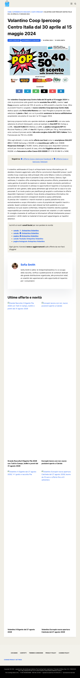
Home (9, 12)
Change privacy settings (13, 659)
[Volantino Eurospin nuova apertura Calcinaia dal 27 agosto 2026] (57, 548)
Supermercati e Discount (21, 12)
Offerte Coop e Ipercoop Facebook (37, 159)
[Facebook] (19, 91)
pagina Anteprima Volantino (25, 236)
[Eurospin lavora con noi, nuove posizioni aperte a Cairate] (57, 380)
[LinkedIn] (61, 91)
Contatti (23, 653)
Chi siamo (14, 653)
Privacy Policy (51, 653)
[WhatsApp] (35, 91)
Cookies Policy (64, 653)
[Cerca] (75, 3)
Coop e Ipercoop (37, 12)
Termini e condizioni (36, 653)
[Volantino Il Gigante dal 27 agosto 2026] (23, 548)
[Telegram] (27, 91)
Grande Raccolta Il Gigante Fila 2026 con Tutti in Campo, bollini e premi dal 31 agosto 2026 (23, 463)
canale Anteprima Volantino (26, 230)
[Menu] (71, 4)
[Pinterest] (52, 91)
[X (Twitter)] (44, 91)
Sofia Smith (28, 264)
